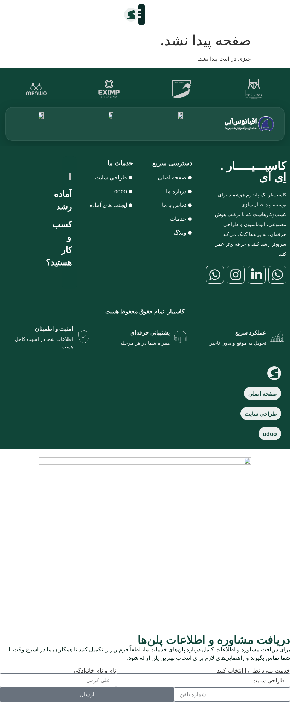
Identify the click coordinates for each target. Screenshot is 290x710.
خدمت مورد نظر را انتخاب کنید (253, 670)
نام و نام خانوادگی (95, 670)
